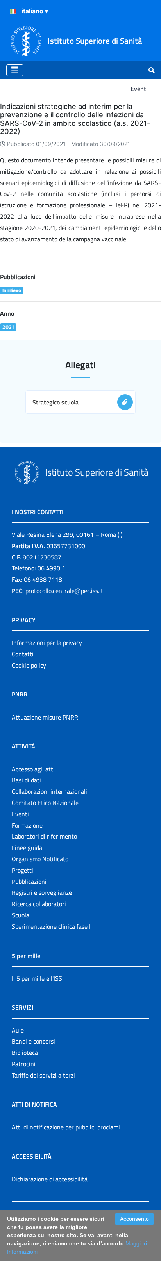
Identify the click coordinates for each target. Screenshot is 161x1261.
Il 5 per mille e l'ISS (37, 978)
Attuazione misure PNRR (45, 717)
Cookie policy (29, 665)
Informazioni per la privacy (47, 642)
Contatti (23, 654)
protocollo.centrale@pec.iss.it (64, 590)
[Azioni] (13, 11)
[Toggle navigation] (14, 70)
